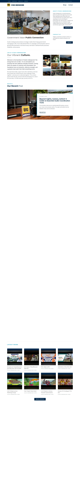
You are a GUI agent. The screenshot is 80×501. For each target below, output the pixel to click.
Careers (26, 1)
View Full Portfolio (40, 399)
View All (70, 86)
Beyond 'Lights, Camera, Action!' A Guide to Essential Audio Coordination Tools (55, 101)
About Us (20, 1)
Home (9, 1)
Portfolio (14, 1)
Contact (70, 5)
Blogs (64, 5)
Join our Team (68, 27)
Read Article (43, 112)
